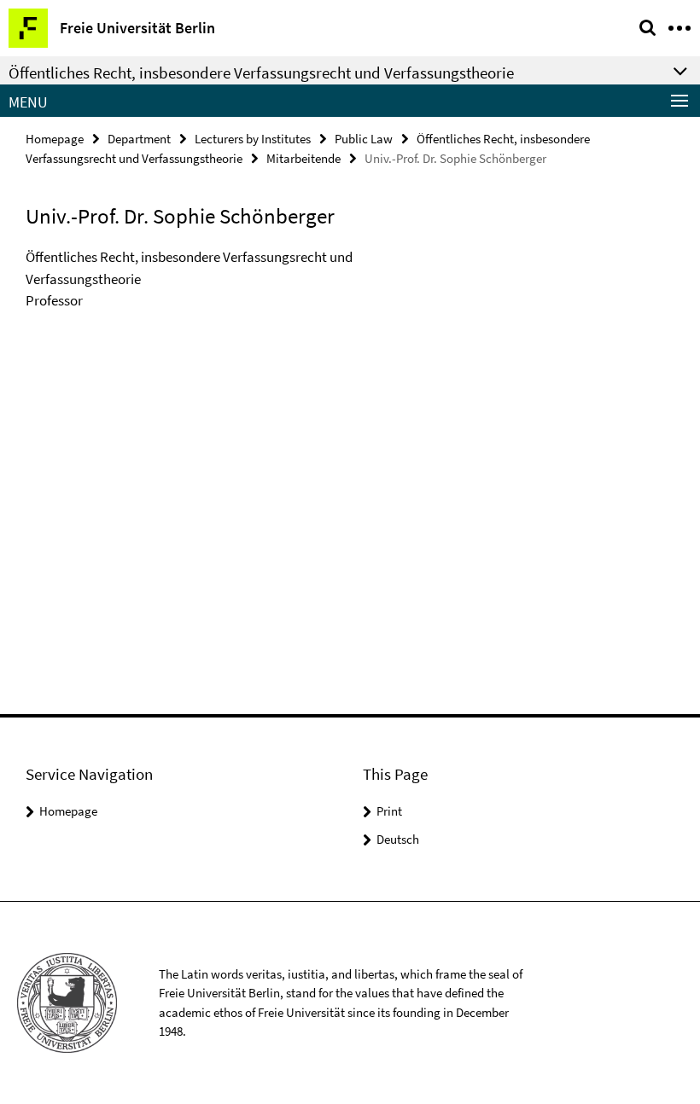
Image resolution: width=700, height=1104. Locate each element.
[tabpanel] (210, 279)
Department (139, 139)
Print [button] (389, 811)
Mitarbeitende (303, 158)
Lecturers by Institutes (253, 139)
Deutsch (397, 839)
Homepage (55, 139)
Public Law (364, 139)
